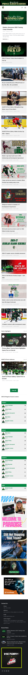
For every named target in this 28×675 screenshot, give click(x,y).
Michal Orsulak (8, 488)
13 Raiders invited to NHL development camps (14, 324)
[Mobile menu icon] (25, 7)
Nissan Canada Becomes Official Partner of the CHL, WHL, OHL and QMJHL (16, 642)
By (9, 86)
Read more (5, 39)
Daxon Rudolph (9, 405)
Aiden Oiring (8, 409)
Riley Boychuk (8, 464)
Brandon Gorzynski (10, 413)
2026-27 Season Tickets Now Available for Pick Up (17, 636)
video (3, 352)
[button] (3, 336)
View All (25, 331)
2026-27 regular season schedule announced (13, 253)
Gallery (3, 111)
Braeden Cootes (9, 420)
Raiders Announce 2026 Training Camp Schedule (16, 631)
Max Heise (7, 417)
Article (4, 31)
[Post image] (3, 631)
